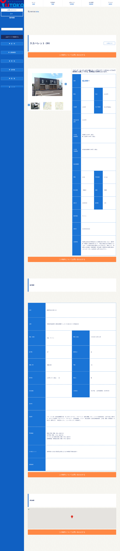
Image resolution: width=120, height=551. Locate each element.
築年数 (13, 69)
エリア (13, 87)
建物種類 (13, 52)
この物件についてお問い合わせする (72, 55)
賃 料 (13, 43)
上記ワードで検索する (12, 37)
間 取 (13, 61)
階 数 (13, 78)
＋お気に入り (109, 43)
